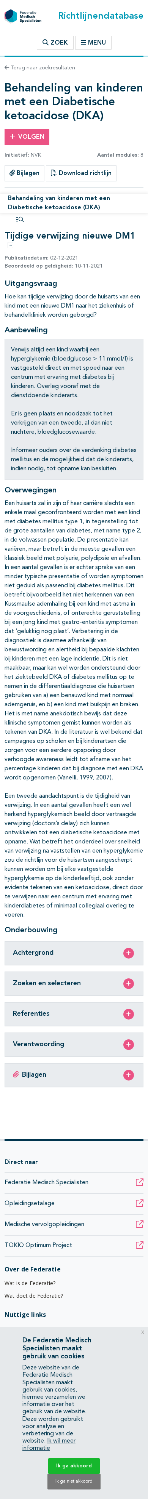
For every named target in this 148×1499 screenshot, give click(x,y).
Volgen (31, 137)
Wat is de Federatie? (30, 1283)
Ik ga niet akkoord (74, 1481)
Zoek (58, 43)
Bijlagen (27, 173)
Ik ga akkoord (74, 1466)
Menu (97, 43)
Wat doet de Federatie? (34, 1295)
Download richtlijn (84, 173)
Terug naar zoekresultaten (42, 68)
